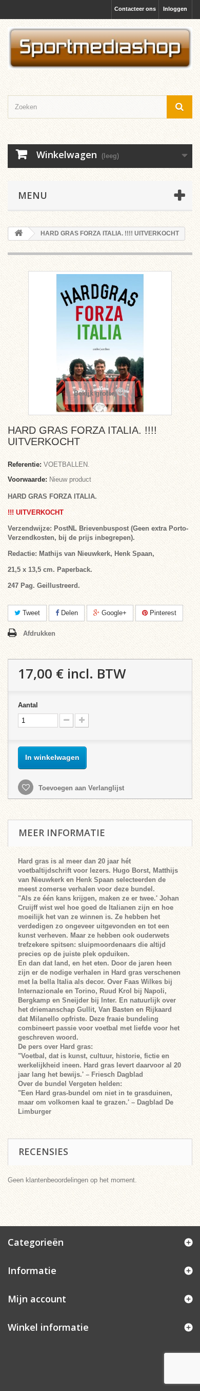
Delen (68, 613)
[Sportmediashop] (100, 48)
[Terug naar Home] (18, 233)
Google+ (113, 613)
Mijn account (37, 1299)
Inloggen (175, 9)
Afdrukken (39, 633)
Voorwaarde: (27, 479)
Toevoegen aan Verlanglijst (80, 788)
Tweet (30, 613)
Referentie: (25, 464)
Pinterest (162, 613)
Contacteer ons (135, 9)
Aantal (28, 705)
